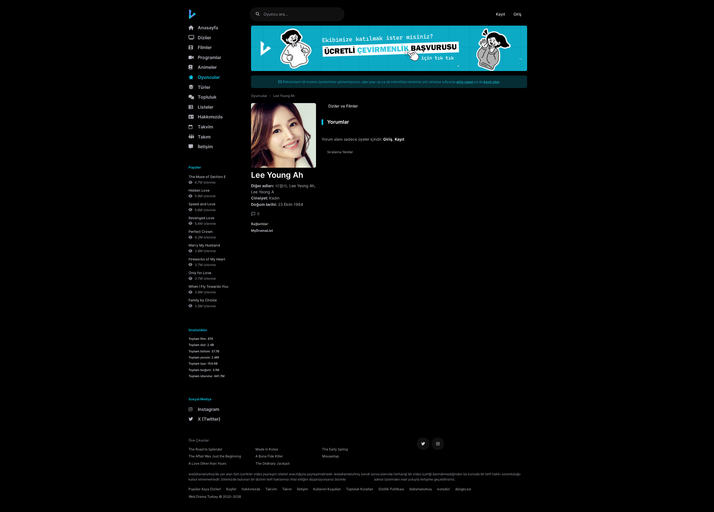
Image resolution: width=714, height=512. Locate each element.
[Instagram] (438, 444)
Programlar (209, 57)
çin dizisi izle (489, 479)
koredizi (443, 489)
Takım (204, 137)
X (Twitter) (209, 419)
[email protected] (360, 479)
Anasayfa (208, 27)
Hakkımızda (210, 117)
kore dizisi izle (467, 479)
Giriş (517, 14)
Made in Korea (266, 449)
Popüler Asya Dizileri (205, 489)
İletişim (205, 146)
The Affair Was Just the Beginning (215, 456)
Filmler (205, 47)
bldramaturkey (420, 489)
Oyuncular (209, 77)
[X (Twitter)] (423, 444)
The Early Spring (335, 449)
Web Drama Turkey (203, 496)
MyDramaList (262, 230)
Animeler (207, 67)
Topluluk (207, 97)
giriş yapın (464, 82)
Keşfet (231, 489)
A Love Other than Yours (207, 463)
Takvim (205, 127)
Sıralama (340, 152)
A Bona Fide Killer (269, 456)
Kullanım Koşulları (327, 489)
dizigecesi (463, 489)
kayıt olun (491, 82)
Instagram (208, 409)
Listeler (205, 107)
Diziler (204, 37)
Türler (204, 87)
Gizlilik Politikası (391, 489)
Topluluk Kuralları (359, 489)
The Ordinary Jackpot (272, 463)
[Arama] (259, 14)
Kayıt (500, 14)
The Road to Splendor (205, 449)
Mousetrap (330, 456)
